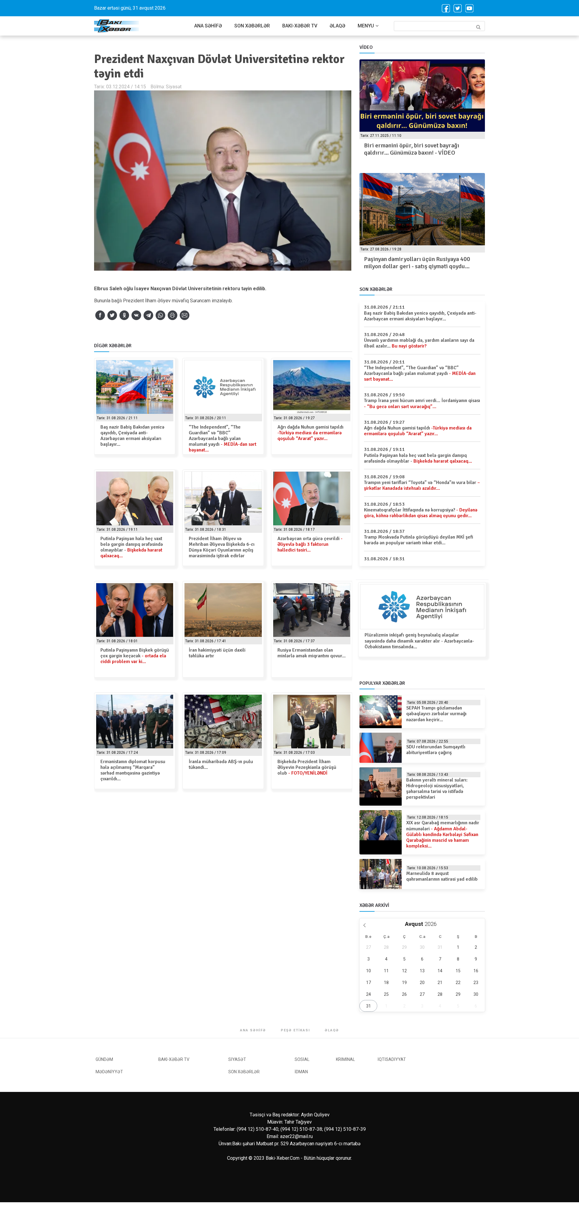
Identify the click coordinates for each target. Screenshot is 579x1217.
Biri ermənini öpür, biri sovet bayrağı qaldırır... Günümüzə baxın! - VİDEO (411, 149)
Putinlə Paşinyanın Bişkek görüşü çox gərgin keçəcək (134, 656)
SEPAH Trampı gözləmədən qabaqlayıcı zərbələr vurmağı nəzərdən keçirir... (436, 713)
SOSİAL (302, 1059)
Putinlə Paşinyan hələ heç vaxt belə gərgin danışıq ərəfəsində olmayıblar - (131, 547)
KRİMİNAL (345, 1059)
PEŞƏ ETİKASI (295, 1030)
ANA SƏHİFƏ (208, 26)
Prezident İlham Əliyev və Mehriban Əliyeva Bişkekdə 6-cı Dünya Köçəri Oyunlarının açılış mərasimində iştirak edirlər (222, 547)
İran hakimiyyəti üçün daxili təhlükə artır (217, 653)
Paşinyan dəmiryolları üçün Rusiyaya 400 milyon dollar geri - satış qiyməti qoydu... (417, 262)
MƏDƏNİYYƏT (109, 1071)
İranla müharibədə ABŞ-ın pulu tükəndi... (221, 764)
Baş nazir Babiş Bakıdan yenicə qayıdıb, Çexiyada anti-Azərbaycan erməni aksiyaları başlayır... (132, 436)
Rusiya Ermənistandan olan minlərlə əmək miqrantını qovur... (311, 653)
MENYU (366, 26)
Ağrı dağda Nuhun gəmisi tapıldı (310, 433)
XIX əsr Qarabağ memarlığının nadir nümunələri (442, 834)
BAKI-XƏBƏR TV (299, 26)
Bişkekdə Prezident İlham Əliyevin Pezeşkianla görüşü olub (306, 767)
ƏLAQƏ (337, 26)
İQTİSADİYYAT (392, 1059)
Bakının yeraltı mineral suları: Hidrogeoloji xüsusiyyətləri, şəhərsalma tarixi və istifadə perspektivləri (436, 788)
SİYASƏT (237, 1059)
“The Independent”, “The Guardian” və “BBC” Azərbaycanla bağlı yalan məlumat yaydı (222, 438)
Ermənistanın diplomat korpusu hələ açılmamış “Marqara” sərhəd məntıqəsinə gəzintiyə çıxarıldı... (132, 770)
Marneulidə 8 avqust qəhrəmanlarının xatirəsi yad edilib (442, 876)
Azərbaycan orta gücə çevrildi (310, 544)
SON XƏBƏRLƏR (252, 26)
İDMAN (301, 1071)
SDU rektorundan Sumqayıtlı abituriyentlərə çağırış (435, 750)
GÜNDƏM (104, 1059)
